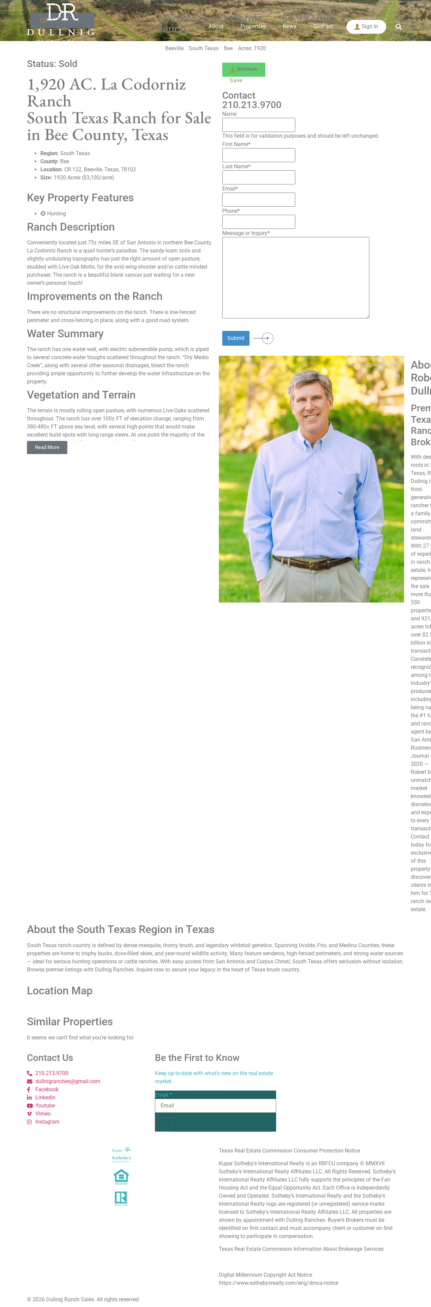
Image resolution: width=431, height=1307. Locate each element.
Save (236, 80)
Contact (323, 26)
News (290, 26)
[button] (398, 26)
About (216, 26)
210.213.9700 (251, 104)
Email (163, 1095)
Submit (235, 338)
